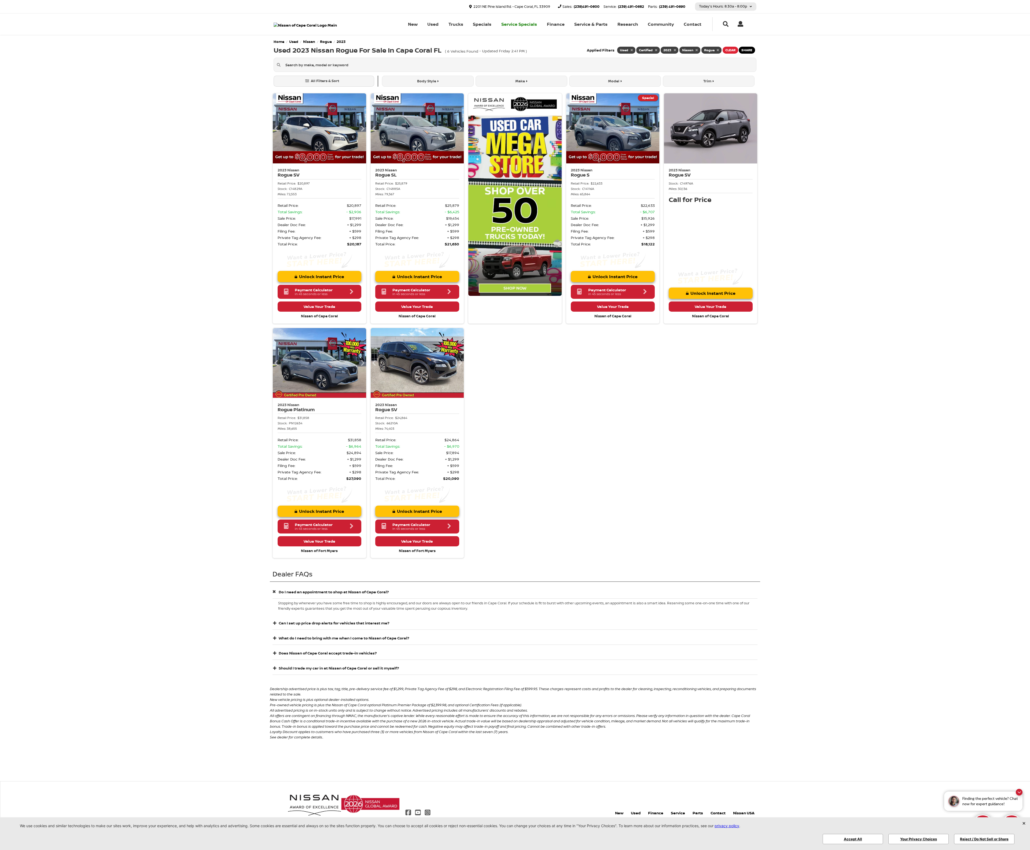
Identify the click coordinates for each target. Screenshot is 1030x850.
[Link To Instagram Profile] (427, 812)
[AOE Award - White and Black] (314, 804)
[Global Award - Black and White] (370, 804)
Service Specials (519, 24)
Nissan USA (744, 812)
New (413, 24)
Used (433, 24)
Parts (698, 812)
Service (678, 812)
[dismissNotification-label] (1019, 792)
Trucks (455, 24)
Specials (482, 24)
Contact (692, 24)
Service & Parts (591, 24)
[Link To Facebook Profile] (408, 812)
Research (627, 24)
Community (661, 24)
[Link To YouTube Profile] (418, 812)
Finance (556, 24)
